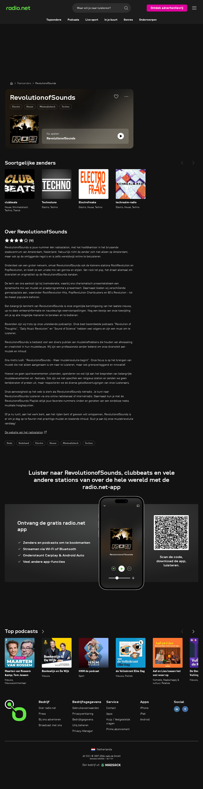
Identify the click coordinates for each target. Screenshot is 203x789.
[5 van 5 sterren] (26, 240)
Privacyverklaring (82, 713)
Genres (128, 19)
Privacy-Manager (82, 731)
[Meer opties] (126, 96)
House (29, 107)
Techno (66, 107)
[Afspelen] (121, 136)
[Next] (193, 161)
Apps (109, 713)
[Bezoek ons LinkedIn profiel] (176, 709)
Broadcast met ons (50, 725)
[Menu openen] (194, 8)
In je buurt (110, 19)
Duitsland (24, 443)
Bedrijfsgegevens (82, 719)
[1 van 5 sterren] (7, 240)
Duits (9, 443)
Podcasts (73, 19)
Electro (16, 107)
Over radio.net (47, 708)
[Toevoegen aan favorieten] (116, 96)
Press (42, 713)
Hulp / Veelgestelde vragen (118, 721)
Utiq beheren (80, 725)
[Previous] (182, 161)
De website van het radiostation (24, 432)
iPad (143, 713)
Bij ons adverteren (50, 719)
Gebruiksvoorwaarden (85, 708)
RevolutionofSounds (61, 138)
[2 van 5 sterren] (11, 240)
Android (145, 719)
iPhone (144, 708)
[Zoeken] (126, 8)
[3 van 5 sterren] (16, 240)
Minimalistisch (47, 107)
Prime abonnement (118, 729)
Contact (111, 708)
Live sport (91, 19)
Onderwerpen (148, 19)
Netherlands (104, 749)
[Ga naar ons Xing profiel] (185, 709)
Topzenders (53, 19)
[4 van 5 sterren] (21, 240)
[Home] (11, 83)
